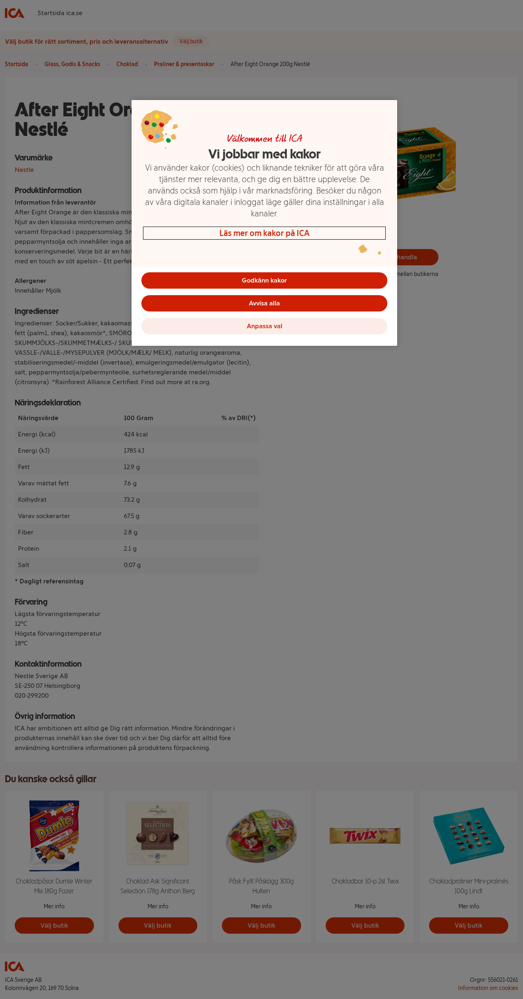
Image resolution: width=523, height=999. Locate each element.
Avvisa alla (264, 303)
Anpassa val (264, 326)
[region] (264, 223)
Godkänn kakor (264, 280)
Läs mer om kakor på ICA (264, 233)
